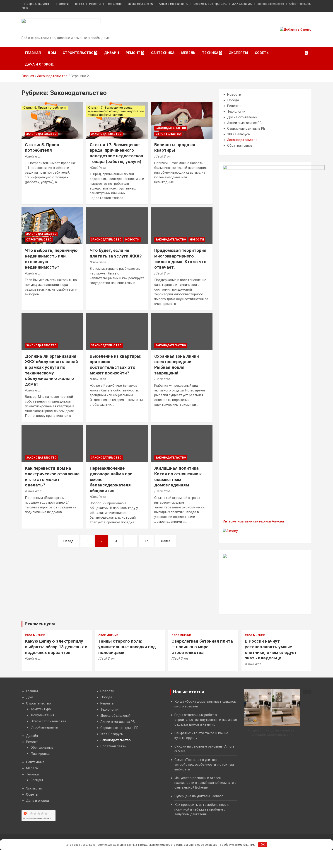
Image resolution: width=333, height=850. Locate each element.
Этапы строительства (48, 721)
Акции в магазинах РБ (173, 3)
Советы (262, 53)
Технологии (114, 3)
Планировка (40, 754)
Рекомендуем (40, 624)
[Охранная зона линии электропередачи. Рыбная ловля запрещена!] (182, 331)
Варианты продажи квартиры (174, 147)
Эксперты (238, 53)
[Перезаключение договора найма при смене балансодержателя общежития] (117, 443)
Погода (79, 3)
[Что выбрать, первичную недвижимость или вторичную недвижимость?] (52, 226)
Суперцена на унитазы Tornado (199, 796)
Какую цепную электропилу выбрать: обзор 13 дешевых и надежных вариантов (56, 647)
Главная (33, 53)
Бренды (37, 780)
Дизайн (111, 53)
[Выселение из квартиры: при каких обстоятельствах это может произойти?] (117, 331)
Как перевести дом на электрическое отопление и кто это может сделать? (52, 477)
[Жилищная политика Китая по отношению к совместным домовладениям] (182, 443)
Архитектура (41, 709)
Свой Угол (33, 156)
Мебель (188, 53)
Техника (210, 53)
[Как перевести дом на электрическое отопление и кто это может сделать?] (52, 443)
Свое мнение (35, 635)
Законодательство (270, 3)
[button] (309, 692)
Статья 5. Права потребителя (42, 147)
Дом (52, 53)
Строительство (78, 53)
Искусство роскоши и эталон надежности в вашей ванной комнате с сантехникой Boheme (205, 782)
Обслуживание (42, 748)
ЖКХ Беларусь (242, 3)
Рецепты (95, 3)
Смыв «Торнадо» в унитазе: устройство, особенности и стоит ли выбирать (204, 764)
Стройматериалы (44, 727)
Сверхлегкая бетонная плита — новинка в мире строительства (202, 647)
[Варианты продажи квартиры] (182, 120)
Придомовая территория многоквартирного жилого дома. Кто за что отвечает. (180, 259)
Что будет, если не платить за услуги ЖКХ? (116, 253)
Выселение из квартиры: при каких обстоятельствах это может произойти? (115, 365)
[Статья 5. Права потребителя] (52, 120)
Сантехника (162, 53)
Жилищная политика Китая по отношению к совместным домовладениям (178, 477)
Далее (166, 541)
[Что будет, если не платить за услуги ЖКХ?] (117, 226)
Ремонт (133, 53)
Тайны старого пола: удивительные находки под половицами (127, 647)
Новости (62, 3)
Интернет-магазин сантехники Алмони (253, 521)
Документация (42, 715)
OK (263, 844)
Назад (68, 541)
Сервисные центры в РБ (210, 3)
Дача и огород (39, 64)
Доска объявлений (141, 3)
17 (146, 541)
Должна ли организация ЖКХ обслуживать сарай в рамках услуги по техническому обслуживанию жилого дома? (51, 370)
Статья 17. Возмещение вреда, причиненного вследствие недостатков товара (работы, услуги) (116, 153)
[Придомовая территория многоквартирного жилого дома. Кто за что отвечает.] (182, 226)
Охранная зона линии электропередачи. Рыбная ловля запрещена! (176, 365)
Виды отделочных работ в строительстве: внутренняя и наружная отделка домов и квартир (205, 719)
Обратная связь (300, 3)
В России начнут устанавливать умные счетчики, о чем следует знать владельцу (271, 650)
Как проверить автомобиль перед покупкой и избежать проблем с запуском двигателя (201, 809)
